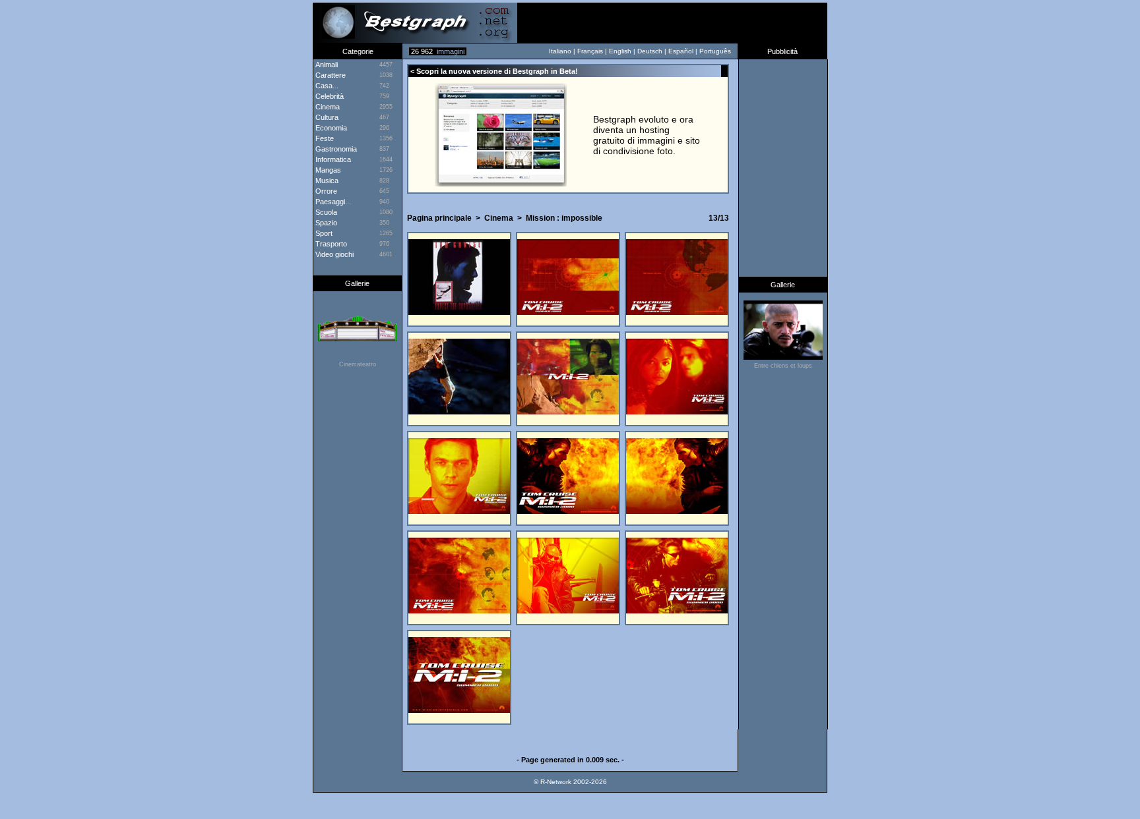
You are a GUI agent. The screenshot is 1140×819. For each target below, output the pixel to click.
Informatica (332, 159)
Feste (323, 138)
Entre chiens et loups (783, 365)
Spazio (325, 223)
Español (680, 51)
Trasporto (330, 244)
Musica (325, 180)
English (620, 51)
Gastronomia (335, 149)
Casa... (325, 86)
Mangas (327, 170)
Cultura (325, 117)
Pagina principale (439, 218)
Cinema (498, 218)
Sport (322, 233)
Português (715, 51)
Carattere (329, 75)
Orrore (325, 191)
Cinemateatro (357, 364)
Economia (330, 128)
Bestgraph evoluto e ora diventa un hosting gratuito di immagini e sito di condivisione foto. (646, 135)
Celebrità (328, 96)
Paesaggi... (332, 202)
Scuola (325, 212)
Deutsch (649, 51)
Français (590, 51)
